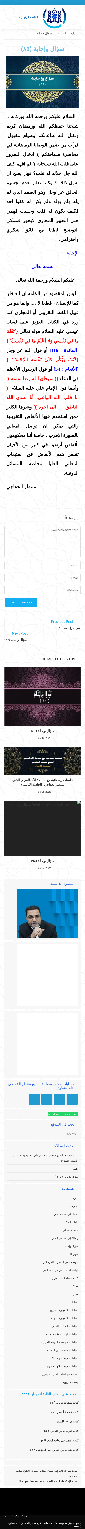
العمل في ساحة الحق (66, 1214)
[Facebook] (61, 1500)
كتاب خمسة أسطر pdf (64, 1412)
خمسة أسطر (71, 1230)
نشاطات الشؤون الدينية (64, 1318)
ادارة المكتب (68, 33)
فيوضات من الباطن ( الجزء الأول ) (59, 1262)
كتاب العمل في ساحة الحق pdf (59, 1440)
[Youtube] (47, 1099)
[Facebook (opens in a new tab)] (49, 2)
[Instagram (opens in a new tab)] (44, 2)
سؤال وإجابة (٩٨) (42, 861)
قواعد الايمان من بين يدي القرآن (60, 1270)
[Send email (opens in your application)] (34, 2)
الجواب (74, 1206)
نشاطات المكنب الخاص (64, 1326)
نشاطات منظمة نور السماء (63, 1350)
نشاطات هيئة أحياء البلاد (65, 1358)
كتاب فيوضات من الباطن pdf (61, 1430)
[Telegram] (34, 1099)
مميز (75, 1294)
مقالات (74, 1286)
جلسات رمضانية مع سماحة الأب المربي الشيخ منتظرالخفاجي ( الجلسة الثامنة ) (42, 782)
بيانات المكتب (71, 1222)
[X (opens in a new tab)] (54, 2)
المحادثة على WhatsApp (63, 1114)
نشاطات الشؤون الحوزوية (63, 1310)
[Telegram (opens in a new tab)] (30, 2)
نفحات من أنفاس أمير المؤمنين (60, 1374)
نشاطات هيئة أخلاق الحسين (63, 1366)
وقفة (75, 1168)
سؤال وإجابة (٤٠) (42, 731)
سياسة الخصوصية (11, 1515)
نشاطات (73, 1302)
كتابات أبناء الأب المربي (65, 1278)
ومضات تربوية (71, 1382)
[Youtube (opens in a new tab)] (39, 2)
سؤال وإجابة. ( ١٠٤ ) (66, 1176)
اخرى (75, 1198)
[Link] (36, 1500)
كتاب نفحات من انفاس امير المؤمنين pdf (54, 1449)
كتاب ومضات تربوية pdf (64, 1402)
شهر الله (74, 1254)
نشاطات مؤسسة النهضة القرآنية (60, 1342)
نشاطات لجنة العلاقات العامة (62, 1334)
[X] (72, 1099)
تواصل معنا (26, 1515)
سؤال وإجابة (44, 33)
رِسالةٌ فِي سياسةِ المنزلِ (65, 1238)
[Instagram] (59, 1099)
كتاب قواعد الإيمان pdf (64, 1421)
